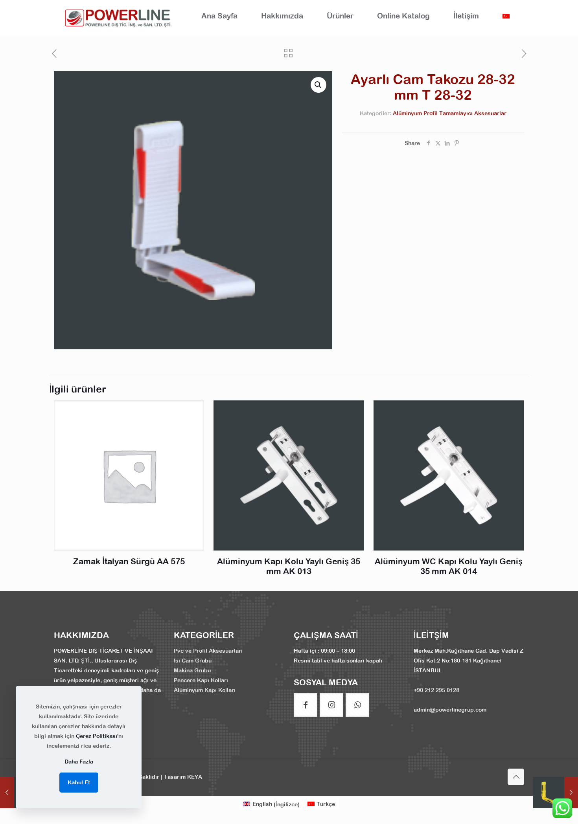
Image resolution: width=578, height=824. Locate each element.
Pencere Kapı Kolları (201, 680)
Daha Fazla (78, 761)
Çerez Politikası (96, 736)
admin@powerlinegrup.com (450, 710)
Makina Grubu (192, 670)
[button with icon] (305, 705)
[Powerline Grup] (120, 17)
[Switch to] (506, 15)
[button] (318, 85)
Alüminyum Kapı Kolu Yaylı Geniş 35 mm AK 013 (288, 566)
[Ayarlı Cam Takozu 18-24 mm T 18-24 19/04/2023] (555, 792)
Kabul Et (79, 782)
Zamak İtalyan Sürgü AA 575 (129, 561)
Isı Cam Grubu (193, 660)
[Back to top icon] (516, 777)
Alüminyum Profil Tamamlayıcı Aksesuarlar (449, 113)
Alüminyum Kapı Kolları (205, 690)
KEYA (194, 777)
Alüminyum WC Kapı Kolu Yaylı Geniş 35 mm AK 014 (449, 566)
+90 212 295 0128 (436, 690)
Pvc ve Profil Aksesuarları (208, 651)
